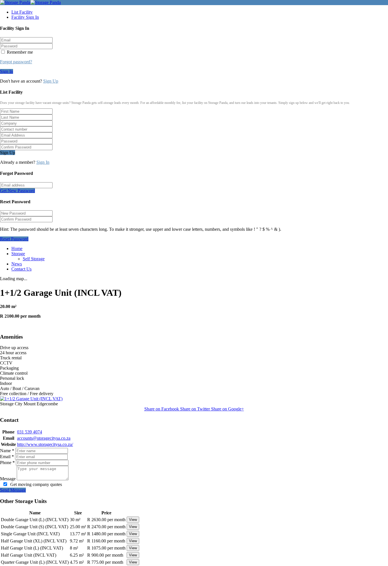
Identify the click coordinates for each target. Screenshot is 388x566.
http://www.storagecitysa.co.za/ (45, 444)
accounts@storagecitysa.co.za (43, 438)
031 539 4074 (29, 431)
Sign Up (50, 81)
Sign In (6, 71)
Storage (18, 253)
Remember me (19, 52)
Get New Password (17, 190)
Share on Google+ (227, 408)
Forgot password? (16, 61)
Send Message (13, 490)
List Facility (22, 12)
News (16, 263)
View (133, 519)
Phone (7, 462)
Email (7, 456)
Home (16, 248)
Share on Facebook (162, 408)
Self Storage (34, 258)
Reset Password (14, 238)
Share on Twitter (195, 408)
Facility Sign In (25, 17)
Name (7, 450)
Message (8, 478)
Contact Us (21, 269)
